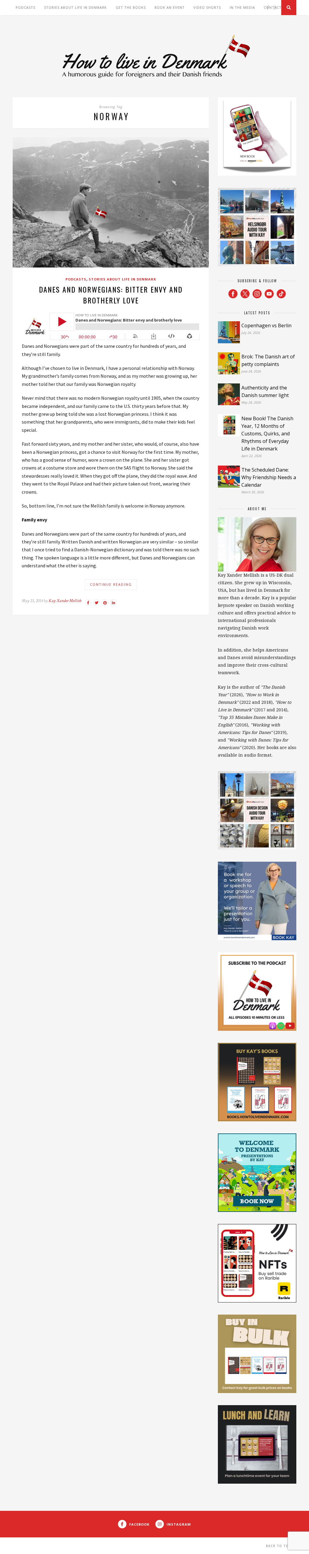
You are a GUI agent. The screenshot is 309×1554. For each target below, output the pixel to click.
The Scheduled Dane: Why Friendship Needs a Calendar (268, 477)
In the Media (242, 7)
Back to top (279, 1546)
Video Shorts (207, 7)
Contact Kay (277, 7)
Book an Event (169, 7)
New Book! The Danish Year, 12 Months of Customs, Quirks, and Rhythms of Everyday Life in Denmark (267, 433)
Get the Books (131, 7)
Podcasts (25, 7)
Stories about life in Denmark (75, 7)
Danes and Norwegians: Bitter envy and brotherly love (111, 295)
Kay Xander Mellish (65, 601)
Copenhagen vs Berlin (266, 325)
